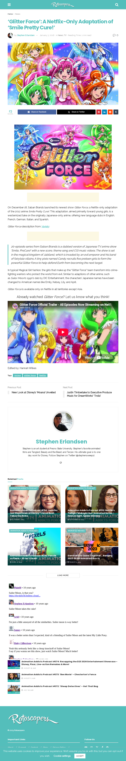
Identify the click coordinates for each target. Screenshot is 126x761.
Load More (63, 575)
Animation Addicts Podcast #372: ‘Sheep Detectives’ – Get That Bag (60, 686)
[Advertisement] (63, 197)
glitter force (30, 375)
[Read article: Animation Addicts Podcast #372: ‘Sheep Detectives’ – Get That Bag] (14, 689)
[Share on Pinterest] (98, 112)
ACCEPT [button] (80, 756)
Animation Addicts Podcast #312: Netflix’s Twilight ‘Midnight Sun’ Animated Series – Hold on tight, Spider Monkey (91, 513)
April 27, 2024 (16, 562)
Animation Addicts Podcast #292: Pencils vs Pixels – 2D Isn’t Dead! (33, 557)
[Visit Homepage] (63, 5)
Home (10, 14)
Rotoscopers (19, 730)
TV (65, 35)
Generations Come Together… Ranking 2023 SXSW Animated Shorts (90, 557)
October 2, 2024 (17, 519)
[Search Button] (116, 4)
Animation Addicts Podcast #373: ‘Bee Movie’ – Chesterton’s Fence (59, 674)
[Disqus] (63, 620)
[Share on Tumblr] (115, 112)
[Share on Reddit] (110, 112)
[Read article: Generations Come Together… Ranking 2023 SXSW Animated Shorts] (91, 547)
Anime (17, 375)
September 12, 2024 (76, 519)
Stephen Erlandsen (26, 35)
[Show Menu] (9, 4)
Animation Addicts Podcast (23, 488)
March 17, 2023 (75, 562)
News (17, 14)
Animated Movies (76, 531)
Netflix (42, 375)
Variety (45, 226)
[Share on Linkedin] (104, 112)
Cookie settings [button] (62, 756)
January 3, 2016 (47, 35)
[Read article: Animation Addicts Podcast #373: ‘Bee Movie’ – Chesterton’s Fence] (14, 677)
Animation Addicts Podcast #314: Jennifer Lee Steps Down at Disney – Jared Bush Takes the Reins (34, 513)
